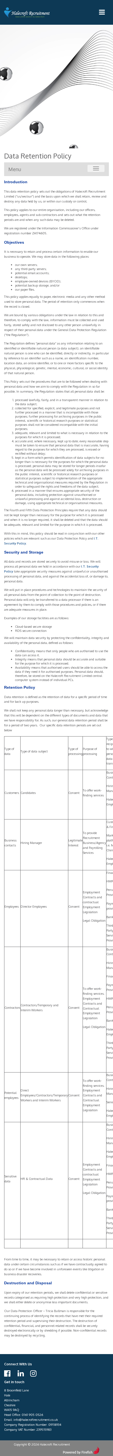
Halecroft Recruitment (27, 12)
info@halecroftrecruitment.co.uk (35, 1420)
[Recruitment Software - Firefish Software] (81, 1450)
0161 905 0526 (32, 1415)
